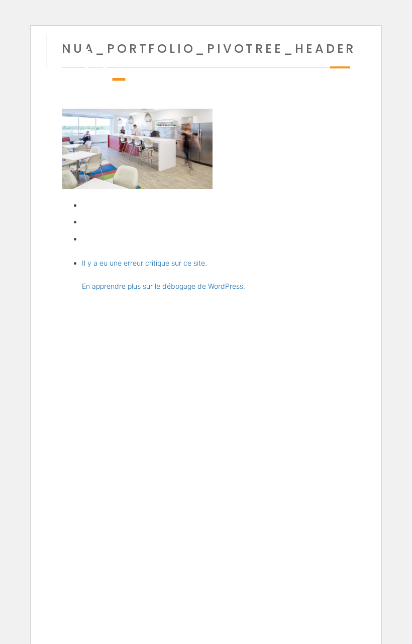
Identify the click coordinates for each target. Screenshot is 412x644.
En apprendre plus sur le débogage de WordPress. (163, 286)
